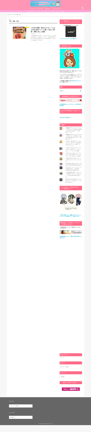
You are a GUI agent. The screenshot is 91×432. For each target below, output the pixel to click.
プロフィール (32, 8)
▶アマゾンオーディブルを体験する (68, 38)
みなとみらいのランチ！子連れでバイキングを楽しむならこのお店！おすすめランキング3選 (46, 11)
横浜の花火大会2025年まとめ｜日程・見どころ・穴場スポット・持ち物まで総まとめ (74, 181)
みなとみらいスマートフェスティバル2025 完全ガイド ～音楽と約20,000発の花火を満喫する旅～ (74, 169)
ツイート (62, 357)
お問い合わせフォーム (76, 80)
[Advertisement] (71, 296)
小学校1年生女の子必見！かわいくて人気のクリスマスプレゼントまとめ (74, 160)
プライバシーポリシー (57, 8)
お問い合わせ (47, 8)
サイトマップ (40, 8)
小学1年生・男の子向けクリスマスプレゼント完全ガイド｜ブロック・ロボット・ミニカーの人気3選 (74, 149)
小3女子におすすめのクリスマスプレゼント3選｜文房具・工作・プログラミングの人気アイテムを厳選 (73, 155)
